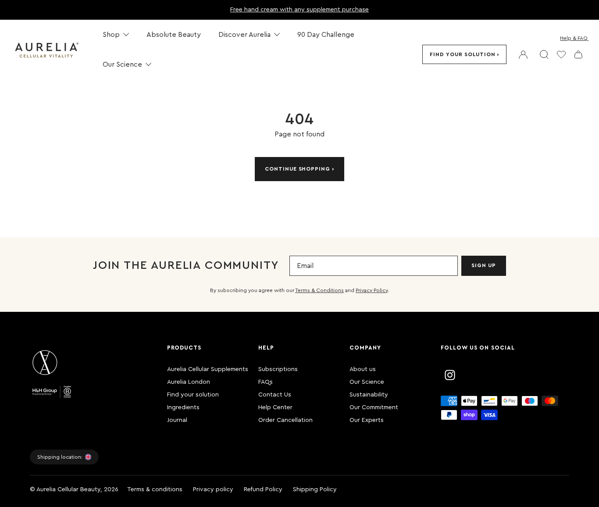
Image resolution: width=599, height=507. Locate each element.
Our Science (366, 382)
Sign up (483, 265)
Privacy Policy (372, 290)
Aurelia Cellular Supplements (207, 369)
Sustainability (368, 395)
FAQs (265, 382)
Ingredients (183, 407)
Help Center (275, 407)
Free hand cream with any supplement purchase (299, 10)
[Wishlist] (561, 54)
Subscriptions (278, 369)
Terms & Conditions (319, 290)
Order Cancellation (285, 420)
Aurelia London (188, 382)
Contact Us (274, 395)
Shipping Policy (315, 489)
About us (362, 369)
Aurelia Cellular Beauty (68, 489)
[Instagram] (450, 375)
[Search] (544, 54)
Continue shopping (297, 168)
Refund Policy (263, 489)
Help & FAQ (574, 38)
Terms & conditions (154, 489)
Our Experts (366, 420)
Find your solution (462, 54)
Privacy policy (213, 489)
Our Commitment (373, 407)
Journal (177, 420)
